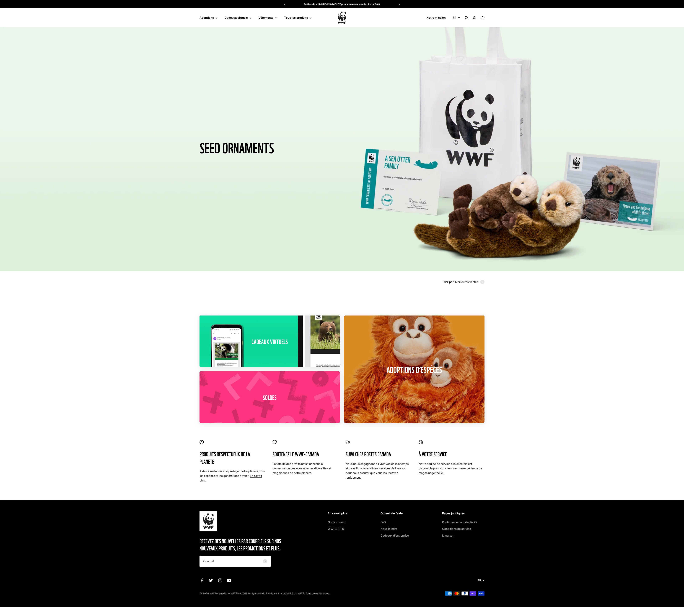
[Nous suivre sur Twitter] (211, 580)
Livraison (448, 535)
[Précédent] (284, 4)
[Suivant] (399, 4)
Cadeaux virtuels (236, 17)
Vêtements (265, 17)
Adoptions (207, 17)
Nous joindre (388, 529)
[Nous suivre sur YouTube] (229, 580)
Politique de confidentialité (459, 522)
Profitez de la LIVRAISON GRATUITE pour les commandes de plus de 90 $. (342, 4)
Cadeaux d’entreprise (394, 535)
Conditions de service (456, 529)
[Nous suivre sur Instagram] (220, 580)
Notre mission (436, 17)
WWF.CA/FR (336, 529)
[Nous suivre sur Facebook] (202, 580)
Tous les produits (296, 17)
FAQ (383, 522)
